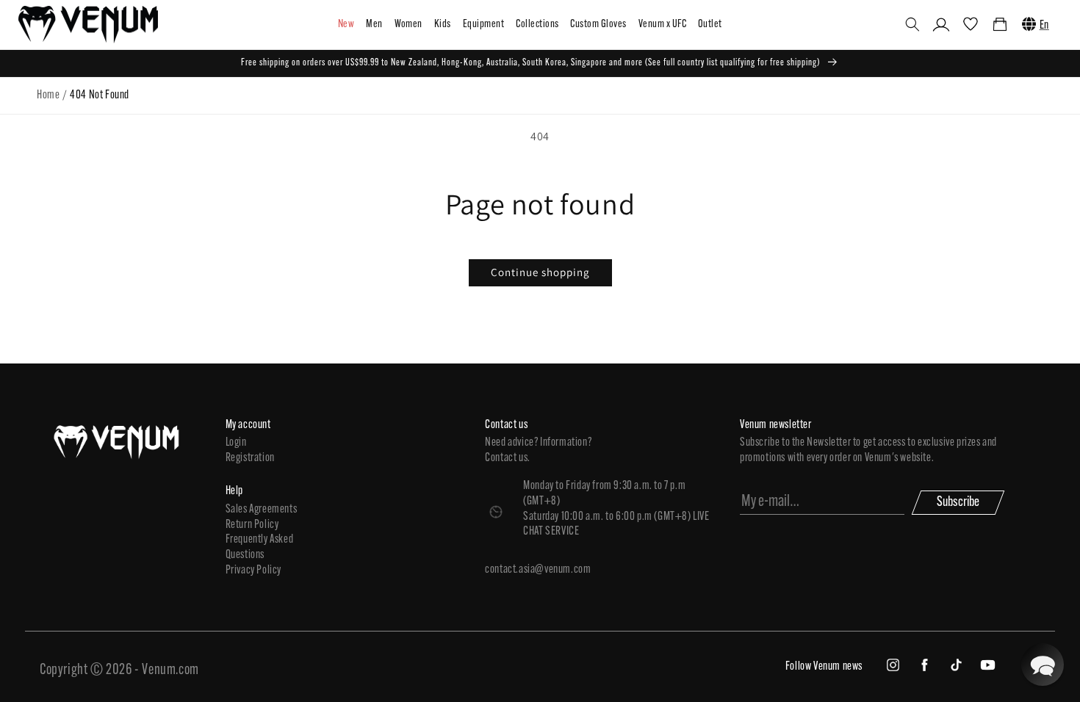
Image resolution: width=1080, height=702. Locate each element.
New (346, 24)
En (1044, 26)
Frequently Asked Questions (260, 547)
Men (374, 24)
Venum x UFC (662, 24)
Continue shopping (540, 272)
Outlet (710, 24)
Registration (250, 458)
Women (408, 24)
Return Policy (252, 525)
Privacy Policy (253, 570)
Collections (537, 24)
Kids (442, 24)
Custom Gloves (598, 24)
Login (236, 443)
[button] (912, 24)
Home (48, 95)
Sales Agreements (262, 509)
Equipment (483, 24)
